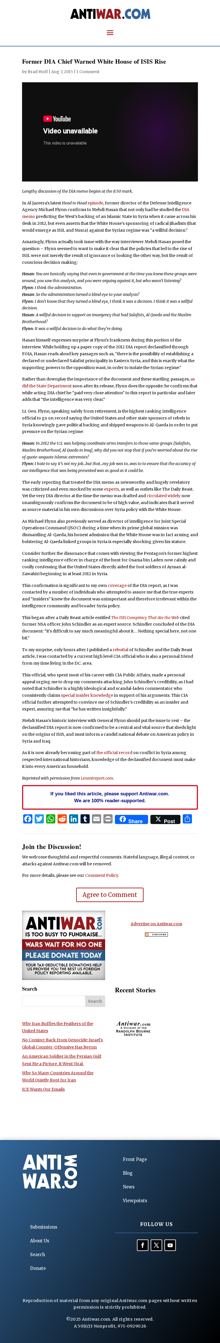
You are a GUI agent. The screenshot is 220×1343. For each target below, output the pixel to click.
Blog (128, 1173)
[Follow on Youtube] (170, 1245)
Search (37, 1254)
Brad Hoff (38, 71)
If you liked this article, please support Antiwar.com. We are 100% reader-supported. (109, 797)
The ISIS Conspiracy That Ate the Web (145, 617)
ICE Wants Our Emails (43, 1089)
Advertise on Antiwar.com (156, 923)
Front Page (135, 1159)
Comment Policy (101, 875)
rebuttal (120, 649)
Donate (38, 1268)
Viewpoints (135, 1200)
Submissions (43, 1227)
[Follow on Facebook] (142, 1245)
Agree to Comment (109, 894)
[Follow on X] (156, 1245)
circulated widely (163, 495)
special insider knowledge (87, 695)
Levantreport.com (97, 778)
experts (111, 489)
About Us (39, 1241)
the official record (114, 752)
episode (95, 203)
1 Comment (87, 71)
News (129, 1187)
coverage (117, 585)
